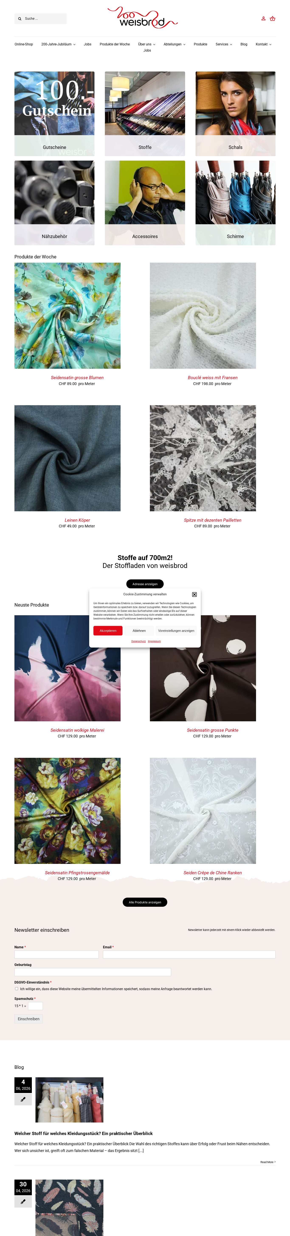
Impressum (154, 641)
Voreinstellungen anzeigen (176, 630)
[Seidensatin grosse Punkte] (203, 618)
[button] (194, 594)
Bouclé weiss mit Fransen (213, 377)
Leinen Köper (77, 520)
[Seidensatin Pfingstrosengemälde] (67, 761)
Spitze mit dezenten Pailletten (212, 520)
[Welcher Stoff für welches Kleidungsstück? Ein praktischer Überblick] (69, 1099)
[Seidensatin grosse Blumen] (67, 266)
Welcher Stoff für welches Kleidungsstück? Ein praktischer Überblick (83, 1133)
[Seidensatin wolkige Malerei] (67, 618)
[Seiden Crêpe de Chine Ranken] (203, 761)
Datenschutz (138, 641)
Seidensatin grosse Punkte (212, 730)
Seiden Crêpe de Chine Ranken (213, 872)
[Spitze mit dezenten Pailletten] (203, 408)
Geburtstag (22, 965)
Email (108, 947)
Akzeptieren (108, 630)
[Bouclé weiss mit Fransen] (203, 266)
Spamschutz (25, 999)
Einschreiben (28, 1019)
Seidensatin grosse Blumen (77, 377)
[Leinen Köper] (67, 408)
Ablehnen (139, 630)
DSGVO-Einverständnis (33, 982)
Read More (266, 1162)
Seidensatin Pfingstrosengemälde (77, 872)
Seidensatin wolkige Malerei (77, 730)
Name (20, 947)
